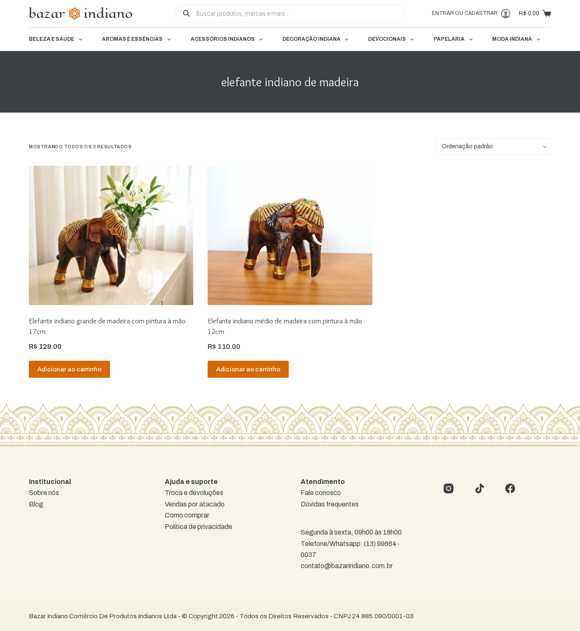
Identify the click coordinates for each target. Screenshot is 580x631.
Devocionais (387, 39)
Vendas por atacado (195, 504)
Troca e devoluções (194, 492)
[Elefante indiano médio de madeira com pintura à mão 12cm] (290, 235)
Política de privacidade (198, 526)
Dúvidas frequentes (330, 504)
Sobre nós (44, 492)
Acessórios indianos (223, 39)
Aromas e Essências (132, 39)
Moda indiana (512, 39)
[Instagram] (448, 488)
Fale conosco (321, 492)
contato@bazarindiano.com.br (347, 565)
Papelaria (449, 39)
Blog (36, 504)
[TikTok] (479, 488)
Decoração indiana (311, 39)
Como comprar (187, 515)
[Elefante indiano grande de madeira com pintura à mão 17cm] (111, 235)
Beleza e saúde (51, 39)
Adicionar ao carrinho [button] (69, 369)
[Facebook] (510, 488)
